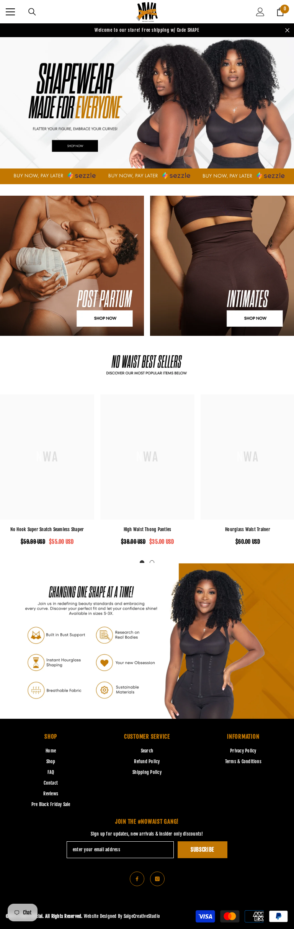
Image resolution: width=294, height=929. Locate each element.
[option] (147, 472)
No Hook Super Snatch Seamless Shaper (47, 529)
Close (287, 30)
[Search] (32, 11)
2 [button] (152, 562)
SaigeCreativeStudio (142, 916)
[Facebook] (137, 879)
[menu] (10, 11)
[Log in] (260, 12)
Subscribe (202, 849)
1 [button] (142, 562)
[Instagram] (157, 879)
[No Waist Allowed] (147, 176)
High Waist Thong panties (148, 529)
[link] (147, 361)
